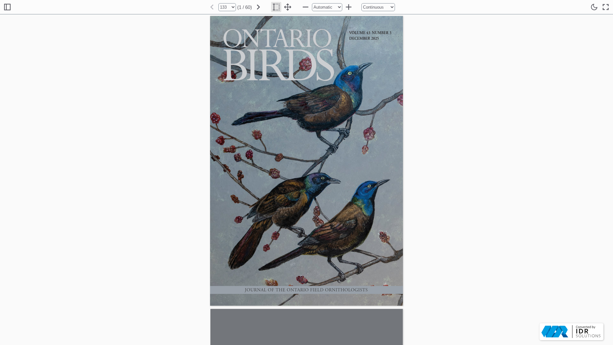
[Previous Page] (212, 7)
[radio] (276, 7)
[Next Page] (258, 7)
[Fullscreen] (606, 7)
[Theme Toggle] (594, 7)
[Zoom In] (349, 7)
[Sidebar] (7, 7)
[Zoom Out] (305, 7)
